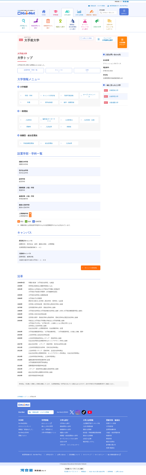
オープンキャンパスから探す (69, 438)
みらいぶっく (46, 423)
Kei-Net (21, 412)
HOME (21, 420)
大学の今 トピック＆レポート (69, 445)
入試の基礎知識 (88, 426)
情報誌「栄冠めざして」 (26, 429)
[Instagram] (78, 414)
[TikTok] (84, 414)
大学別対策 (109, 426)
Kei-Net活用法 (22, 423)
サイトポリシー (99, 454)
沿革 (87, 70)
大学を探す (64, 420)
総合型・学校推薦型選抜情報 (92, 432)
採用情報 (110, 471)
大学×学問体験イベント (49, 432)
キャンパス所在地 (91, 268)
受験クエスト (22, 435)
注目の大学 (63, 441)
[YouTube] (90, 414)
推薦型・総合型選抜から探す (69, 435)
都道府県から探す (65, 426)
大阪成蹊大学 (113, 102)
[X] (72, 414)
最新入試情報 (87, 429)
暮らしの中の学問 (47, 426)
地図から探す (64, 432)
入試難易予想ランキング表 (91, 423)
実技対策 (109, 438)
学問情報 (45, 420)
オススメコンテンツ (24, 426)
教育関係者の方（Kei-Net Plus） (119, 6)
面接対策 (109, 435)
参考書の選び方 (111, 445)
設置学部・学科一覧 (30, 70)
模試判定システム (88, 441)
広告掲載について (74, 454)
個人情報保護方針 (113, 454)
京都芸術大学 (113, 90)
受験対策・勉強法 (113, 420)
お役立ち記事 (87, 438)
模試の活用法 (110, 441)
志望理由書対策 (111, 429)
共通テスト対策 (111, 423)
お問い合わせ (61, 454)
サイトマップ (87, 454)
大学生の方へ (50, 454)
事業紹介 (83, 471)
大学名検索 (102, 10)
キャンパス (59, 70)
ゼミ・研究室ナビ (47, 429)
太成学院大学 (113, 96)
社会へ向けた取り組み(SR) (97, 471)
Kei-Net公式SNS (62, 412)
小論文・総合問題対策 (113, 432)
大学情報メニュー (122, 43)
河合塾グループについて (71, 471)
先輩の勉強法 (110, 448)
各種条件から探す (65, 429)
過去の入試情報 (88, 435)
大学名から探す (65, 423)
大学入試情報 (88, 420)
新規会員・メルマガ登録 (98, 6)
